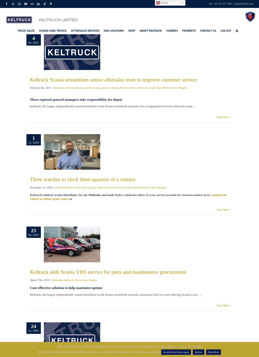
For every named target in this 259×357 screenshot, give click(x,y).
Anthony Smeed (110, 87)
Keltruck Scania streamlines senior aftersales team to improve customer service (113, 80)
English (164, 2)
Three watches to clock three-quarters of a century (83, 179)
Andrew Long (92, 87)
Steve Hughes (179, 87)
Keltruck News (128, 87)
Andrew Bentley (74, 87)
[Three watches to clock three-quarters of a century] (72, 152)
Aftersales (58, 87)
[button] (237, 30)
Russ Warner (164, 87)
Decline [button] (198, 352)
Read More (223, 117)
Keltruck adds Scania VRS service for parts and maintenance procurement (108, 272)
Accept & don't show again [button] (176, 352)
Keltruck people (147, 87)
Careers (91, 187)
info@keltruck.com (244, 3)
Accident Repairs (64, 187)
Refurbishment (142, 187)
